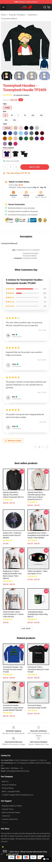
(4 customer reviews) (21, 95)
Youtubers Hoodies (29, 258)
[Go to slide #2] (19, 76)
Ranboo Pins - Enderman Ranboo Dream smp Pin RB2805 (12, 535)
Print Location (8, 148)
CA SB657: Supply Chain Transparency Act (17, 795)
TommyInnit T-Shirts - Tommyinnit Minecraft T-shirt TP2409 (38, 669)
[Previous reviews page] (35, 447)
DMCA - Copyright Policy (11, 791)
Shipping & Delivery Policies (12, 806)
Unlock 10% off (5, 851)
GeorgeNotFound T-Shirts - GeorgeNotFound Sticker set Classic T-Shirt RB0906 (38, 535)
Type (5, 104)
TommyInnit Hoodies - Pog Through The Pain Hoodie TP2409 (13, 669)
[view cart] (48, 7)
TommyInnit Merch (9, 18)
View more (26, 628)
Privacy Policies (7, 788)
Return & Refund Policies (11, 812)
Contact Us (6, 816)
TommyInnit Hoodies (30, 253)
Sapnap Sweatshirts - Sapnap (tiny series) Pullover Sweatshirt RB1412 (13, 494)
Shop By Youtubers (17, 15)
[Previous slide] (4, 45)
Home (3, 15)
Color (5, 124)
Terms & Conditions (9, 785)
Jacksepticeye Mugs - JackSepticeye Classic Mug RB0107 (37, 614)
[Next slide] (47, 45)
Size (4, 111)
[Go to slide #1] (7, 76)
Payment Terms (7, 809)
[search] (44, 7)
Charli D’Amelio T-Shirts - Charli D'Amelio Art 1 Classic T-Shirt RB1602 (13, 614)
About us (5, 781)
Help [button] (47, 859)
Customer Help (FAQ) (10, 819)
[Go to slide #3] (32, 76)
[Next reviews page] (47, 447)
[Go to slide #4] (44, 76)
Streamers (32, 15)
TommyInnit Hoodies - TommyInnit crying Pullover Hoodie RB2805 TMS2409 (13, 707)
